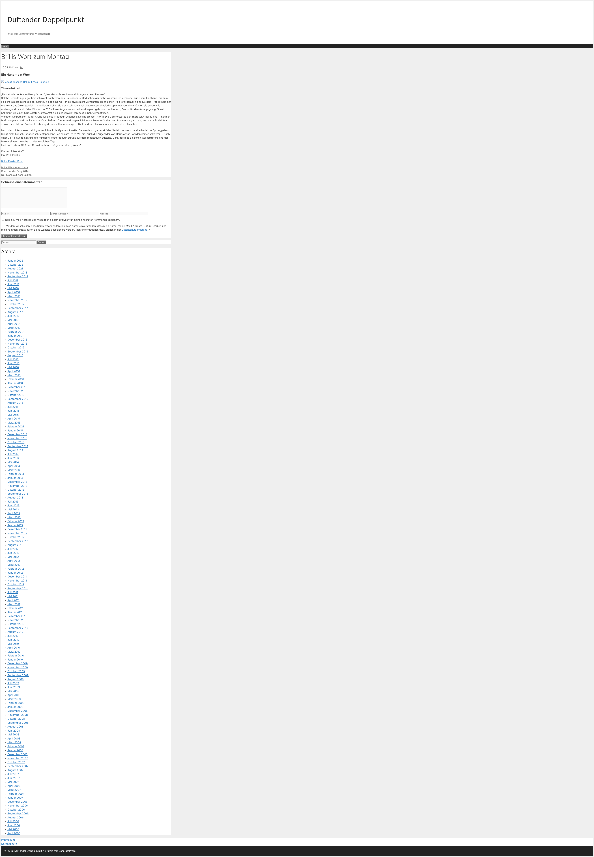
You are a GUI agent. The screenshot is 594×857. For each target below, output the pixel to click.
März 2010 (14, 651)
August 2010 (15, 631)
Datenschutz (9, 843)
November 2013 (17, 485)
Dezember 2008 (17, 710)
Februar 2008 (15, 746)
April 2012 (13, 560)
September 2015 (17, 398)
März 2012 (13, 564)
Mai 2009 (13, 691)
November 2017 (17, 300)
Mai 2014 (13, 462)
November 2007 (17, 758)
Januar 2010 (15, 659)
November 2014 (17, 438)
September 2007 (17, 766)
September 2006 (18, 813)
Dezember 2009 (17, 663)
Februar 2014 (15, 473)
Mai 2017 (13, 319)
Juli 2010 (13, 635)
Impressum (8, 839)
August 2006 (15, 817)
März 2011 (13, 604)
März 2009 (14, 699)
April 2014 (13, 466)
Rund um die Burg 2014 (14, 171)
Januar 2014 (15, 477)
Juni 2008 (13, 730)
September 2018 (17, 276)
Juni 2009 (13, 687)
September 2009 (18, 675)
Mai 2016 (13, 367)
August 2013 (15, 497)
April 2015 (13, 418)
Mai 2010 (13, 643)
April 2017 (13, 323)
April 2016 (13, 371)
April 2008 (13, 738)
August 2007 (15, 770)
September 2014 (17, 446)
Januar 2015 (15, 430)
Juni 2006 (13, 825)
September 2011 (17, 588)
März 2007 (14, 789)
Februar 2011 (15, 608)
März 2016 (14, 375)
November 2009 (17, 667)
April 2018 (13, 292)
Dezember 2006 (17, 801)
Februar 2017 (15, 331)
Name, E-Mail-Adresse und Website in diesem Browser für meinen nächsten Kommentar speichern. (62, 219)
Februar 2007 (15, 793)
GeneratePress (66, 850)
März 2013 (14, 517)
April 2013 (13, 513)
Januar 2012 (15, 572)
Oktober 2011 (15, 584)
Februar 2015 (15, 426)
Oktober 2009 (16, 671)
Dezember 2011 (17, 576)
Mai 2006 (13, 829)
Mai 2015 (13, 414)
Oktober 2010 (15, 623)
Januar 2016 (15, 383)
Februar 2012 (15, 568)
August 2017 (15, 312)
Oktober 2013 (15, 489)
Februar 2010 (15, 655)
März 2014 (14, 470)
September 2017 (17, 308)
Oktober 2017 (15, 304)
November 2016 (17, 343)
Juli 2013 (13, 501)
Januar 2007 (15, 797)
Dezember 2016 (17, 339)
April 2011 (13, 600)
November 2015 (17, 391)
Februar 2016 (15, 379)
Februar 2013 (15, 521)
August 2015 (15, 402)
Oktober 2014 (15, 442)
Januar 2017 (15, 335)
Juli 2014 (13, 454)
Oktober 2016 (15, 347)
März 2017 (13, 327)
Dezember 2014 (17, 434)
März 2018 (13, 296)
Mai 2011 (12, 596)
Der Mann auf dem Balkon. (16, 174)
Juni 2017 (13, 315)
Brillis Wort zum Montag (15, 167)
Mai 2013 (13, 509)
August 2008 (15, 726)
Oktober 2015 (15, 394)
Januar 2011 (14, 612)
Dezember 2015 (17, 387)
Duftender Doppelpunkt (45, 19)
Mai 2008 (13, 734)
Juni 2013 (13, 505)
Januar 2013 (15, 525)
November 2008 (17, 714)
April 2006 (13, 833)
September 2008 (17, 722)
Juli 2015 (12, 406)
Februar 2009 (15, 702)
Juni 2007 (13, 778)
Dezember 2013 (17, 481)
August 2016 (15, 355)
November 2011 (17, 580)
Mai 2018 (13, 288)
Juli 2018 (12, 280)
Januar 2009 (15, 706)
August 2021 (15, 268)
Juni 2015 (13, 410)
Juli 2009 (13, 683)
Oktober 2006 (16, 809)
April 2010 (13, 647)
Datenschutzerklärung (134, 229)
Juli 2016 (13, 359)
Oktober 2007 (16, 762)
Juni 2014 (13, 458)
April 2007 (13, 785)
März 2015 (13, 422)
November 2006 (17, 805)
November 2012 (17, 533)
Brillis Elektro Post (12, 161)
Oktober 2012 (15, 537)
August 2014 (15, 450)
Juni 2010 (13, 639)
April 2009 (13, 695)
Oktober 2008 (16, 718)
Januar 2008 (15, 750)
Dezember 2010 (17, 616)
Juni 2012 (13, 552)
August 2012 (15, 545)
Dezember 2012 (17, 529)
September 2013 (17, 493)
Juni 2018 (13, 284)
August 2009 (15, 679)
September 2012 (17, 541)
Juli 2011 (12, 592)
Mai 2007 (13, 781)
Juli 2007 (13, 774)
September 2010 (17, 628)
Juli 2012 (12, 549)
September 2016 (17, 351)
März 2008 (14, 742)
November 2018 (17, 272)
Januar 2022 (15, 260)
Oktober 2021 (15, 264)
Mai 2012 (13, 556)
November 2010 (17, 620)
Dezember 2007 (17, 754)
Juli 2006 (13, 821)
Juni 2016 (13, 363)
